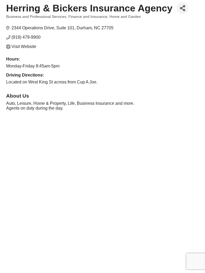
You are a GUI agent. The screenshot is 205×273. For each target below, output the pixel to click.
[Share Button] (182, 8)
